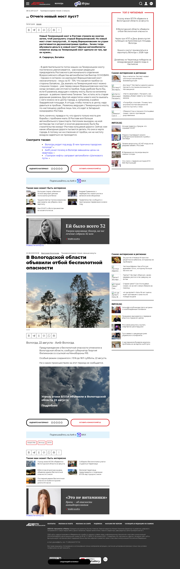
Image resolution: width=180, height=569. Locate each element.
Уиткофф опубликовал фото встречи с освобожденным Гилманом (137, 308)
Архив (38, 24)
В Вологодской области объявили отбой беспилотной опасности (132, 30)
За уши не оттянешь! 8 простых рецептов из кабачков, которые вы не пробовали (138, 260)
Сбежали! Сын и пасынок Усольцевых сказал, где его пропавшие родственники (138, 113)
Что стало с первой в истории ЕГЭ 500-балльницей (136, 162)
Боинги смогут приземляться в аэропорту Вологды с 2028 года (132, 51)
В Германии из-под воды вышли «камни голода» (135, 153)
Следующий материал (69, 562)
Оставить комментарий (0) (90, 169)
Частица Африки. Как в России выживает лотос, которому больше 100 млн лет (137, 268)
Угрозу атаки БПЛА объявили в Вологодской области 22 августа (133, 20)
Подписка (98, 524)
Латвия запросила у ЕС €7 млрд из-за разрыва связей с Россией (137, 144)
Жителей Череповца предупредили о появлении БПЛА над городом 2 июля (90, 472)
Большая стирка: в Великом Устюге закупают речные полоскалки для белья (49, 193)
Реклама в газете (66, 524)
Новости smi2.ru (35, 245)
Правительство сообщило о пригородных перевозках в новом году (93, 202)
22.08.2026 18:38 (32, 253)
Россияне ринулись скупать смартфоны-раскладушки (133, 326)
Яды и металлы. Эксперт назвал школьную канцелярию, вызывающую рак (136, 78)
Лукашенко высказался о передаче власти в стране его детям (136, 317)
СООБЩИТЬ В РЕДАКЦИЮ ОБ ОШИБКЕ (139, 524)
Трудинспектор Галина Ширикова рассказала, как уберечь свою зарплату (52, 202)
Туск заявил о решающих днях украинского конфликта (134, 334)
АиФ (28, 329)
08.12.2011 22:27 (32, 11)
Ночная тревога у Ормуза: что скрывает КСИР (134, 127)
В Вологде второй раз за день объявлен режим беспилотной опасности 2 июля (50, 472)
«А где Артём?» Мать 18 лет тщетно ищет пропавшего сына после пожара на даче (137, 294)
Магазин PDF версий (113, 524)
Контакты (51, 524)
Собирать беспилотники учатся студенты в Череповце (92, 463)
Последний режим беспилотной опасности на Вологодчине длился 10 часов (51, 481)
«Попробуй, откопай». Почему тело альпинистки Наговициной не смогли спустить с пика (137, 104)
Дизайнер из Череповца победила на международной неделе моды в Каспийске (132, 62)
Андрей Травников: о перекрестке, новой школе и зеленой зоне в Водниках (91, 193)
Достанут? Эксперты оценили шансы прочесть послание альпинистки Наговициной (138, 87)
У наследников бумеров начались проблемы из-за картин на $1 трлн (136, 343)
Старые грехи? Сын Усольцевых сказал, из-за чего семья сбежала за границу (137, 286)
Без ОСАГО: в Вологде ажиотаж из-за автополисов (51, 209)
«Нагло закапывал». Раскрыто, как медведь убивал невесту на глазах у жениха (137, 96)
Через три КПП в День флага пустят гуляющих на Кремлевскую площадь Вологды (133, 41)
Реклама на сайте (83, 524)
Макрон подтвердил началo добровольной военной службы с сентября (136, 137)
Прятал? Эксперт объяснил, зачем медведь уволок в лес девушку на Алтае (137, 277)
